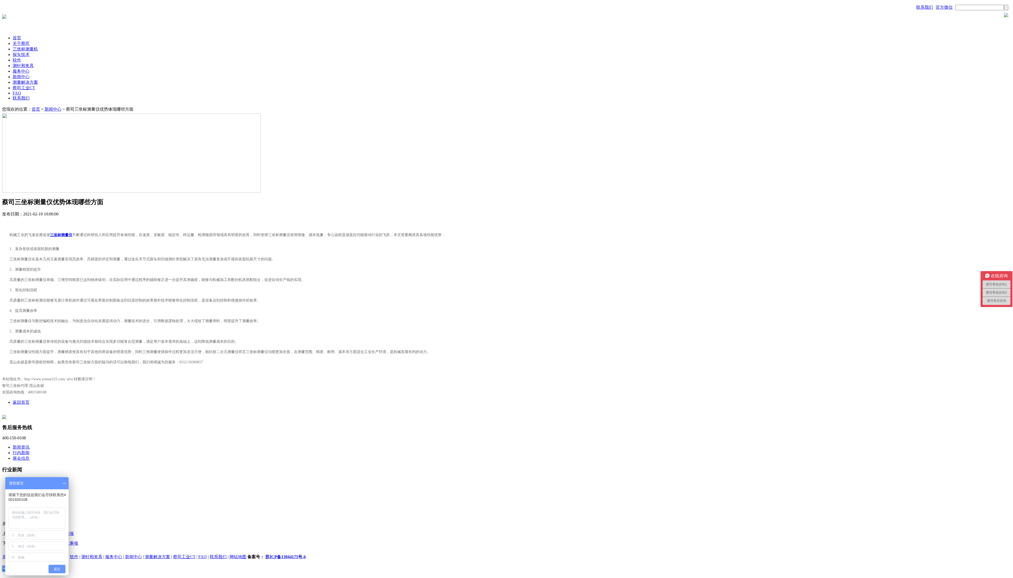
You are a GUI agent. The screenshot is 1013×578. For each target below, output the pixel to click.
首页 (17, 38)
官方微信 (944, 7)
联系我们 (924, 7)
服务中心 (21, 71)
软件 (17, 60)
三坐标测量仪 (61, 235)
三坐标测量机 (25, 49)
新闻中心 (21, 76)
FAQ (17, 93)
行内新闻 (21, 452)
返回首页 (21, 402)
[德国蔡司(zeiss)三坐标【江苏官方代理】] (4, 17)
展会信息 (21, 458)
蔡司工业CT (24, 88)
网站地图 (238, 556)
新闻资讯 (21, 447)
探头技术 (21, 54)
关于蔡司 (21, 43)
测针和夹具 (23, 65)
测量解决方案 (25, 82)
